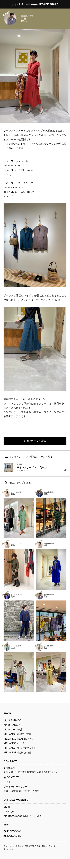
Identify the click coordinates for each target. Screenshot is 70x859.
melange (9, 811)
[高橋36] (51, 672)
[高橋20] (51, 620)
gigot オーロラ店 (13, 729)
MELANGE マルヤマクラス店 (20, 747)
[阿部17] (51, 518)
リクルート (9, 782)
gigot (7, 806)
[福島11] (51, 569)
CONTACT (12, 777)
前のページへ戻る (35, 440)
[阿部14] (19, 620)
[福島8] (19, 569)
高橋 (46, 597)
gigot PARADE (49, 492)
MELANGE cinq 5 (14, 743)
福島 (13, 494)
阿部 (46, 494)
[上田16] (19, 672)
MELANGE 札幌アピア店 (17, 734)
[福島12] (19, 518)
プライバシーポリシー (15, 786)
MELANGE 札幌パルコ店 (17, 752)
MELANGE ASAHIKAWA (18, 738)
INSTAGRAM (14, 836)
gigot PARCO (27, 16)
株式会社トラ (12, 768)
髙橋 (23, 19)
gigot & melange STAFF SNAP (35, 4)
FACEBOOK (13, 831)
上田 (13, 648)
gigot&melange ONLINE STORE (23, 815)
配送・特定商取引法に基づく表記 (21, 791)
